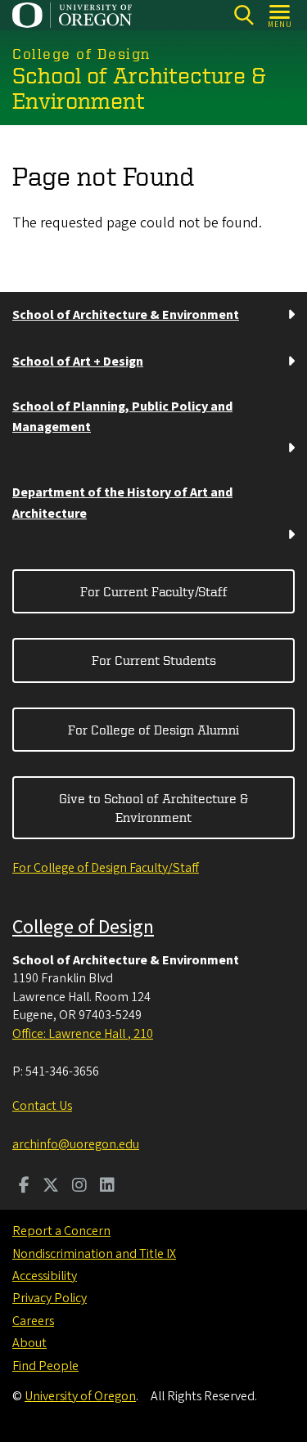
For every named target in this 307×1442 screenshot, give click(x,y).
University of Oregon (80, 1396)
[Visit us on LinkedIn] (107, 1187)
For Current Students (154, 660)
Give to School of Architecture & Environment (153, 807)
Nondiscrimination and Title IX (94, 1254)
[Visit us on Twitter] (50, 1187)
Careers (33, 1321)
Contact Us (42, 1106)
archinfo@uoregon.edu (75, 1144)
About (29, 1343)
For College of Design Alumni (153, 729)
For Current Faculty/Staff (154, 591)
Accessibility (44, 1276)
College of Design (83, 927)
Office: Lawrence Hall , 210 (82, 1034)
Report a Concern (61, 1231)
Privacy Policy (49, 1298)
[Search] (243, 15)
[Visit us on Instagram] (79, 1187)
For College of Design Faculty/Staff (105, 868)
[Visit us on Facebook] (24, 1187)
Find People (45, 1366)
